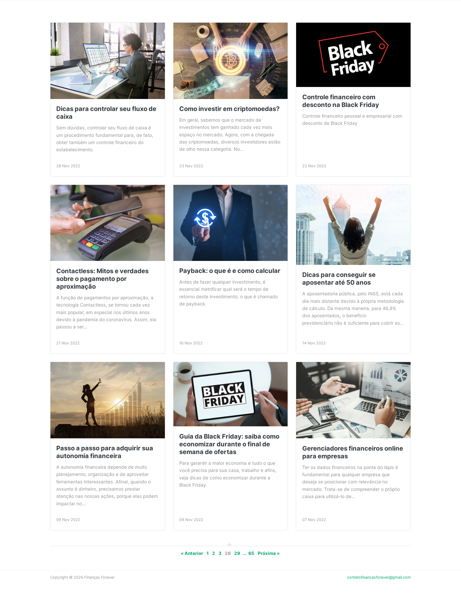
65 (251, 553)
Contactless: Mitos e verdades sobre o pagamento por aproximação (102, 279)
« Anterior (192, 553)
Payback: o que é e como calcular (229, 271)
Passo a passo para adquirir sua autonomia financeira (104, 452)
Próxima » (269, 553)
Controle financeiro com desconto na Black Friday (340, 101)
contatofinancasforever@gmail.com (379, 577)
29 (237, 553)
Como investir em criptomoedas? (229, 109)
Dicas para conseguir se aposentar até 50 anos (339, 278)
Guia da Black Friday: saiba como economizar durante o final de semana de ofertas (229, 444)
